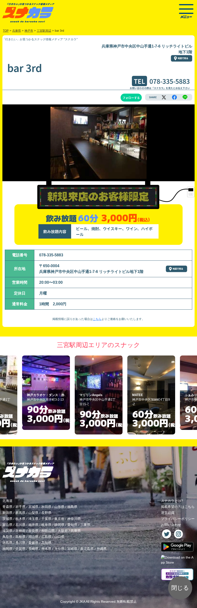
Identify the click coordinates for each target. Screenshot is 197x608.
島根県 (20, 537)
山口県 (59, 537)
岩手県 (20, 507)
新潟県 (7, 513)
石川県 (20, 525)
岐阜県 (46, 525)
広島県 (46, 537)
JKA (82, 601)
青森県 (7, 507)
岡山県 (33, 537)
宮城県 (33, 507)
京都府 (20, 531)
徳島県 (7, 543)
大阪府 (63, 531)
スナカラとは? (172, 501)
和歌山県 (48, 531)
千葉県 (46, 519)
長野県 (46, 513)
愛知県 (72, 525)
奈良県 (33, 531)
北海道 (7, 501)
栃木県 (20, 519)
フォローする (131, 98)
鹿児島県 (87, 549)
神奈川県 (74, 519)
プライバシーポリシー (178, 519)
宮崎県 (72, 549)
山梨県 (33, 513)
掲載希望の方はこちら (178, 507)
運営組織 (167, 513)
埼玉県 (33, 519)
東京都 (59, 519)
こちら (97, 319)
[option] (46, 394)
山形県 (59, 507)
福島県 (72, 507)
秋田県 (46, 507)
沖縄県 (102, 549)
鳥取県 (7, 537)
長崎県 (33, 549)
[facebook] (174, 97)
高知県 (46, 543)
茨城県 (7, 519)
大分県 (59, 549)
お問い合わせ (171, 525)
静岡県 (59, 525)
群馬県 (20, 513)
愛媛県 (33, 543)
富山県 (7, 525)
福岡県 (7, 549)
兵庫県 (76, 531)
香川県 (20, 543)
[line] (185, 97)
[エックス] (163, 97)
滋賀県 (7, 531)
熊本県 (46, 549)
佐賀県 (20, 549)
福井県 (33, 525)
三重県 (85, 525)
